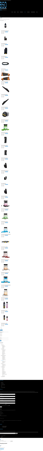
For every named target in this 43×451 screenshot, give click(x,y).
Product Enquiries (3, 384)
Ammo (3, 367)
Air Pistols (3, 350)
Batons (3, 369)
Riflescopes (3, 364)
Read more (7, 44)
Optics (2, 363)
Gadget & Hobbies (3, 355)
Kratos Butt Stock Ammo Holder (4, 81)
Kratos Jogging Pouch (3, 183)
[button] (2, 32)
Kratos (1, 360)
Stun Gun (3, 375)
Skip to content (5, 1)
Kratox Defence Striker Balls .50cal (5, 272)
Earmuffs (3, 356)
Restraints (3, 373)
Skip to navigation (2, 1)
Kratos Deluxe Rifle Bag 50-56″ (4, 94)
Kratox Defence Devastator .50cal (5, 259)
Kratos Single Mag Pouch (4, 56)
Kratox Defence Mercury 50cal (4, 221)
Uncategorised (2, 376)
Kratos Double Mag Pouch (4, 43)
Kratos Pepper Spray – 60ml (4, 323)
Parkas (3, 347)
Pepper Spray (3, 372)
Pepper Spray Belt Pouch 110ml (4, 145)
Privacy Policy (4, 434)
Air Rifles (3, 351)
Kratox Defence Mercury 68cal (4, 132)
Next (1, 328)
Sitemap (2, 436)
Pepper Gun (3, 371)
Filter (0, 340)
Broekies (3, 345)
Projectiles (3, 362)
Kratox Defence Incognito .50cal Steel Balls (5, 234)
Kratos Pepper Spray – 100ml (4, 310)
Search (11, 441)
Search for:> (1, 441)
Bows (2, 354)
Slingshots (3, 358)
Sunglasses (3, 359)
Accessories (3, 349)
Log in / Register (2, 15)
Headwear (3, 346)
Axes (2, 368)
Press (1, 437)
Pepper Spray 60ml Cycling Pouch (4, 170)
